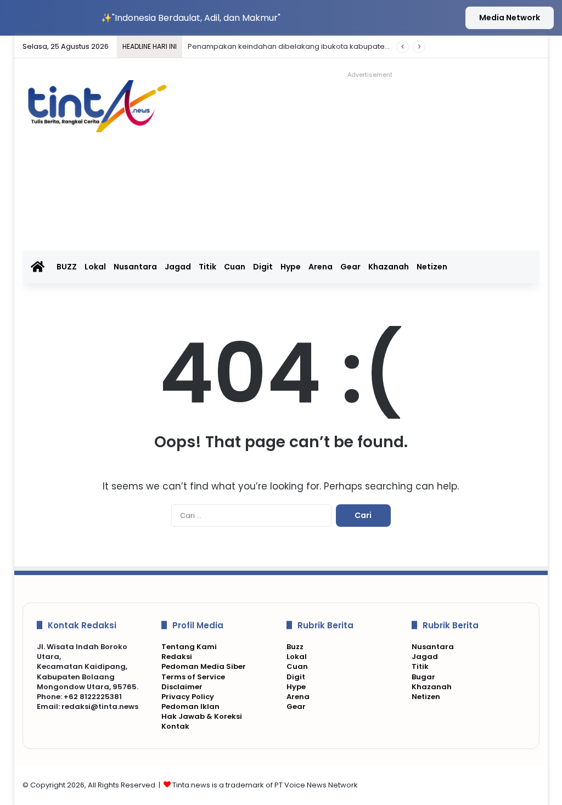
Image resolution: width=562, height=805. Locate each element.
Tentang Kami (189, 646)
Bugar (423, 677)
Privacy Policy (187, 696)
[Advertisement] (381, 159)
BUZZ (67, 266)
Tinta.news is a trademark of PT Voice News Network (265, 785)
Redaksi (176, 656)
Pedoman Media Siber (203, 666)
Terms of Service (193, 677)
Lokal (95, 266)
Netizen (432, 266)
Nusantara (135, 266)
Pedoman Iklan (190, 706)
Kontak (175, 726)
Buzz (295, 646)
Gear (350, 266)
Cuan (234, 266)
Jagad (178, 266)
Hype (290, 266)
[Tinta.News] (103, 106)
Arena (320, 266)
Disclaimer (182, 687)
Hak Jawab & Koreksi (201, 716)
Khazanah (388, 266)
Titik (207, 266)
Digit (263, 266)
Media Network (509, 17)
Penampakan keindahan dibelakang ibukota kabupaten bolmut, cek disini (320, 46)
